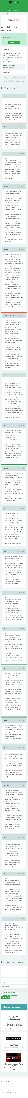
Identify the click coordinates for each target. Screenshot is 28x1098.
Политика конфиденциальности (9, 1090)
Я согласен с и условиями (11, 994)
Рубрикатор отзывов (7, 6)
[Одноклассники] (5, 72)
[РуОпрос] (14, 2)
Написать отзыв (15, 10)
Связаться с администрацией (8, 1092)
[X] (8, 72)
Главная (3, 13)
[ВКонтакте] (3, 72)
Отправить (6, 997)
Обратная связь (21, 6)
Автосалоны (9, 13)
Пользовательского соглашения (10, 995)
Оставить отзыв (14, 42)
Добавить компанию (6, 1086)
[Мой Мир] (6, 72)
